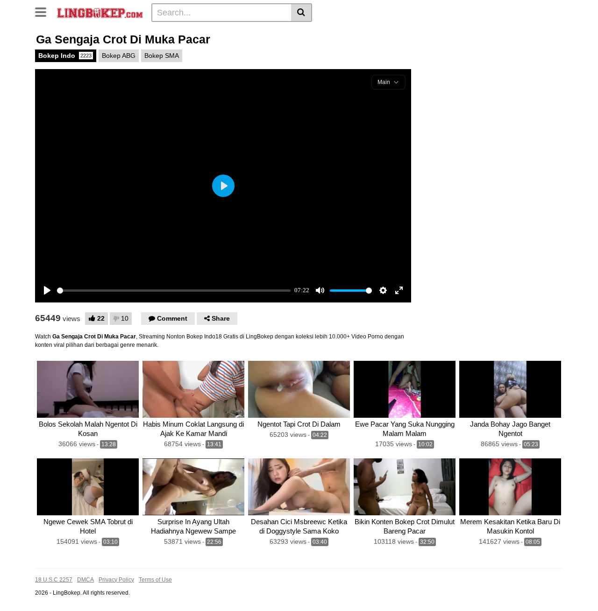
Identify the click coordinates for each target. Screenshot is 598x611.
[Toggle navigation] (44, 11)
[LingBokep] (100, 12)
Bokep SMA (161, 55)
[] (301, 12)
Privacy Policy (116, 579)
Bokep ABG (118, 55)
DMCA (85, 579)
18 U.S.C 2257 (53, 579)
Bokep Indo (65, 55)
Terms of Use (155, 579)
